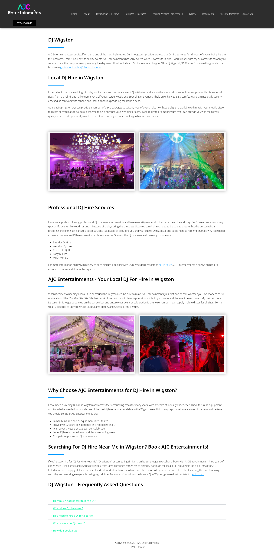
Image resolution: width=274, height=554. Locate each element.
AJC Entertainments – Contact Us (236, 13)
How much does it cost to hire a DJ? (74, 501)
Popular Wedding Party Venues (168, 13)
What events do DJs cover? (69, 523)
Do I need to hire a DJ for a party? (73, 515)
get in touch (165, 265)
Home (74, 13)
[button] (137, 501)
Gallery (192, 13)
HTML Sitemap (137, 547)
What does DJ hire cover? (68, 508)
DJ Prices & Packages (135, 13)
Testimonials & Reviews (107, 13)
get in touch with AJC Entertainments (80, 67)
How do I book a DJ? (65, 530)
